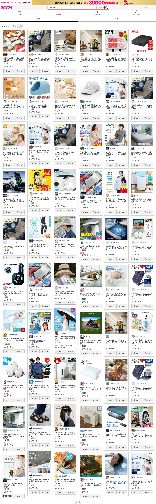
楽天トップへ (150, 8)
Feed (19, 13)
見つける (58, 13)
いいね (20, 71)
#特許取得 (109, 481)
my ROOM (136, 13)
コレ (9, 71)
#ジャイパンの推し (112, 105)
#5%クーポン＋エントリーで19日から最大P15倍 (116, 482)
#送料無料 (6, 483)
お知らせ (97, 13)
